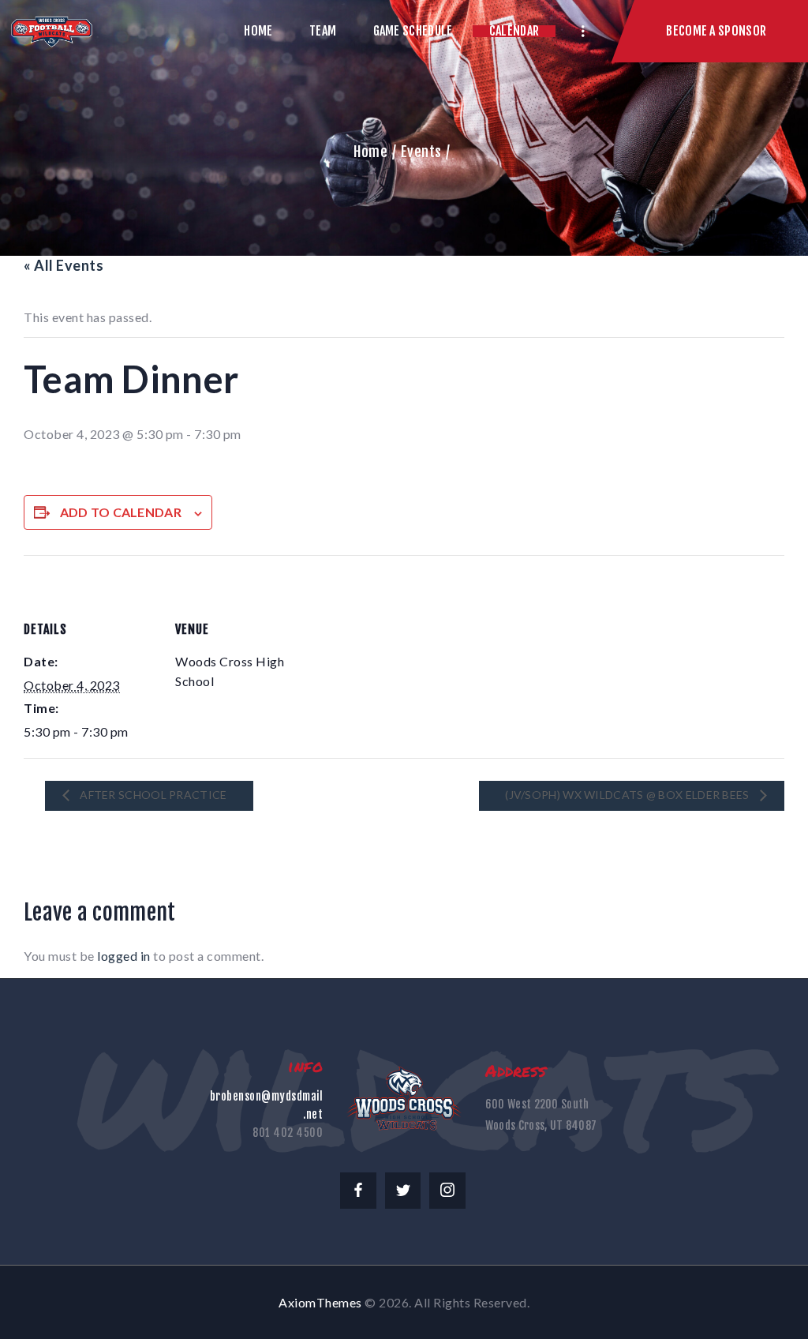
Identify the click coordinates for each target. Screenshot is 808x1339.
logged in (124, 955)
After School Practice (152, 794)
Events (421, 151)
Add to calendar (121, 511)
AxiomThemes (320, 1302)
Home (370, 151)
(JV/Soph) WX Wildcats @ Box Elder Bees (628, 794)
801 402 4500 (287, 1132)
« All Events (63, 265)
